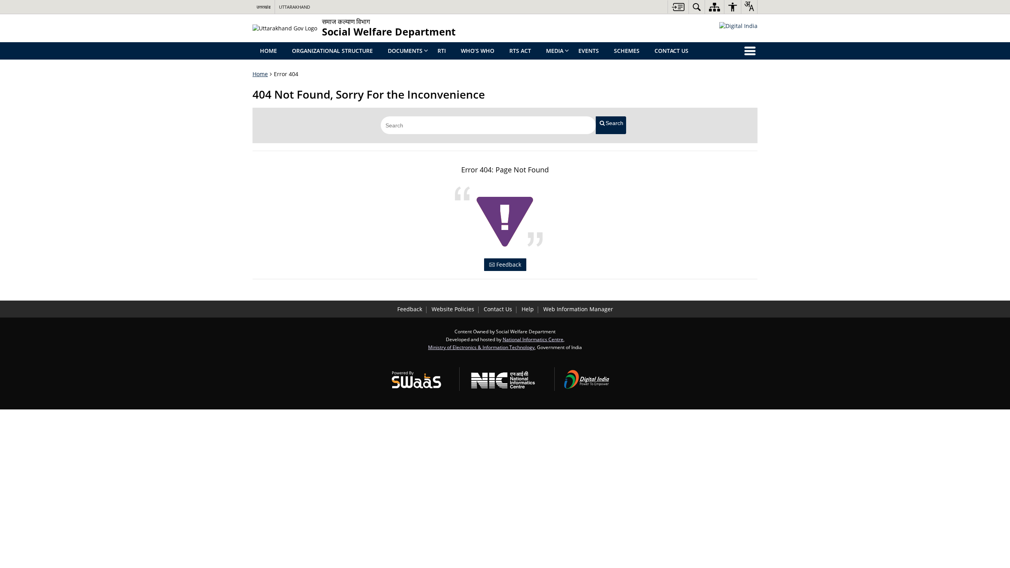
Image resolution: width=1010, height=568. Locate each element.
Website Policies (453, 309)
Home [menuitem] (268, 50)
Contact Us (498, 309)
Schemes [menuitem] (627, 50)
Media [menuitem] (554, 50)
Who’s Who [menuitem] (477, 50)
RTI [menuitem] (442, 50)
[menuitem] (697, 7)
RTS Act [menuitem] (520, 50)
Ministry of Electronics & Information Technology (481, 347)
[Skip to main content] (678, 6)
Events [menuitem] (588, 50)
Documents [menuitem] (405, 50)
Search (614, 123)
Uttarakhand (294, 7)
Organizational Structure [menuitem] (332, 50)
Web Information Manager (578, 309)
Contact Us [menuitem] (671, 50)
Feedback (508, 264)
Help (528, 309)
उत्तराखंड (263, 7)
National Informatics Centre (533, 339)
